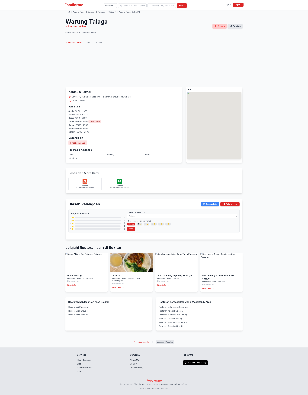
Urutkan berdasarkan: (136, 212)
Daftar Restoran (84, 367)
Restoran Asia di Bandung (170, 318)
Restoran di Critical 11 (78, 314)
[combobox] (132, 5)
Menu (89, 42)
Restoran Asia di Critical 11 (171, 326)
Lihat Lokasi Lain (77, 143)
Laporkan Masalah (165, 342)
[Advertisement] (154, 66)
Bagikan (237, 26)
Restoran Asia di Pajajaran (171, 311)
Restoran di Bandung (77, 311)
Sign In (228, 5)
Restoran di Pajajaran (78, 307)
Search (182, 5)
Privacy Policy (136, 367)
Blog (79, 364)
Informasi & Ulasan (74, 42)
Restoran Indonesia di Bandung (173, 314)
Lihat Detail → (73, 285)
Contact (133, 364)
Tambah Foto (211, 204)
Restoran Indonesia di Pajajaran (173, 307)
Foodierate (73, 5)
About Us (134, 360)
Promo (99, 42)
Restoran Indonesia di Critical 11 (173, 322)
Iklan (79, 371)
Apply (131, 229)
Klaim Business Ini (141, 342)
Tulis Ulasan (231, 204)
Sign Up (238, 5)
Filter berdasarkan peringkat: (139, 221)
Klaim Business (84, 360)
